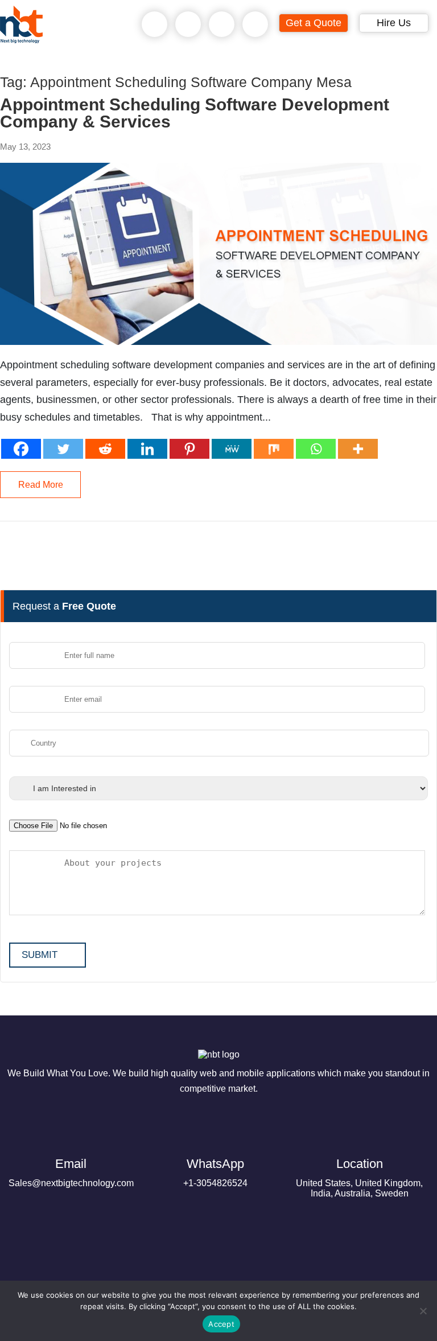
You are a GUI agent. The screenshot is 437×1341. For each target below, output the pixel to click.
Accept (221, 1323)
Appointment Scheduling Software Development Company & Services (194, 113)
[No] (422, 1311)
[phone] (155, 24)
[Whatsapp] (316, 449)
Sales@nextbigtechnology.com (71, 1172)
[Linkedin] (147, 449)
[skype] (222, 24)
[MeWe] (232, 449)
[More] (358, 449)
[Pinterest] (189, 449)
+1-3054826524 (215, 1172)
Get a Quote (313, 22)
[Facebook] (21, 449)
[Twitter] (63, 449)
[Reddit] (105, 449)
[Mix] (274, 449)
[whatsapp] (188, 24)
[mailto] (255, 24)
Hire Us (394, 22)
